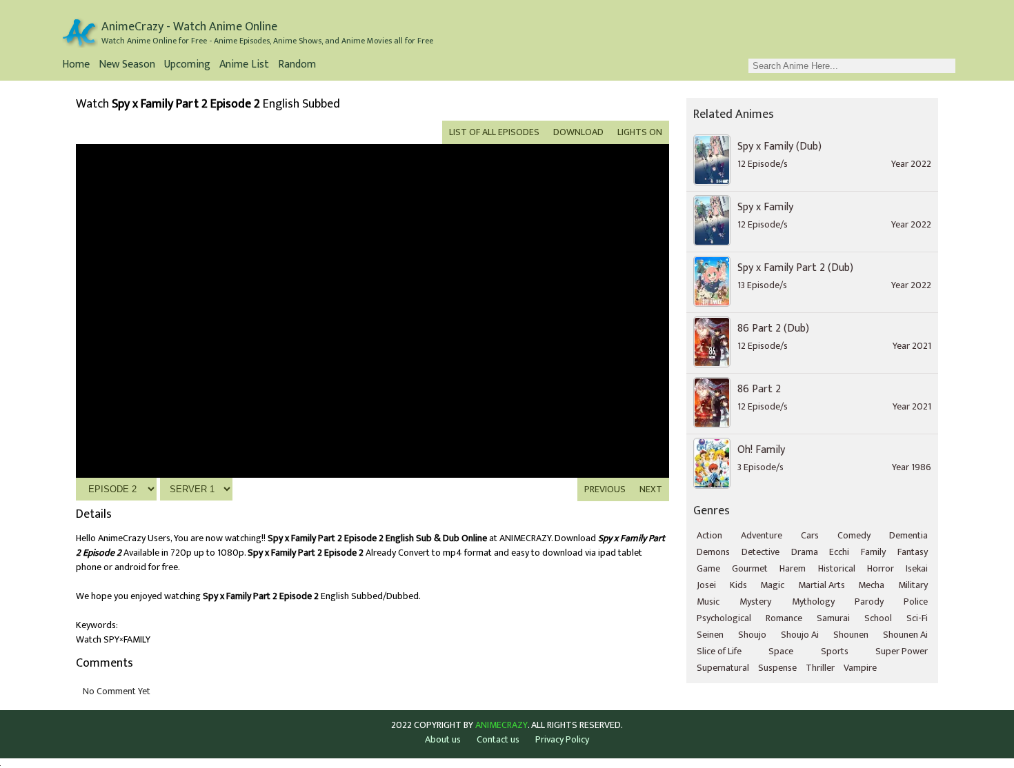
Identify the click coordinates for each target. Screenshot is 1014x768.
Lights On (639, 132)
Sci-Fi (917, 618)
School (878, 618)
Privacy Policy (562, 739)
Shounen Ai (905, 635)
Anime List (244, 66)
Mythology (813, 601)
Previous (605, 489)
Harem (792, 568)
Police (916, 601)
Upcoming (187, 66)
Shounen (850, 635)
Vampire (860, 668)
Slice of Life (719, 651)
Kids (738, 585)
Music (708, 601)
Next (650, 489)
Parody (869, 601)
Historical (836, 568)
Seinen (710, 635)
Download (578, 132)
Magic (772, 585)
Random (297, 66)
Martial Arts (821, 585)
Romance (784, 618)
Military (913, 585)
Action (709, 535)
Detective (760, 552)
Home (76, 66)
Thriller (820, 668)
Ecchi (839, 552)
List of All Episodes (494, 132)
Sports (834, 651)
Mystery (755, 601)
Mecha (871, 585)
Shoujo (752, 635)
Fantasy (912, 552)
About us (443, 739)
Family (873, 552)
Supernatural (723, 668)
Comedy (854, 535)
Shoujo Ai (800, 635)
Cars (810, 535)
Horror (880, 568)
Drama (804, 552)
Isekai (917, 568)
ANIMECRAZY (501, 725)
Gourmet (750, 568)
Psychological (724, 618)
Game (708, 568)
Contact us (498, 739)
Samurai (833, 618)
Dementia (908, 535)
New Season (127, 66)
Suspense (777, 668)
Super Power (901, 651)
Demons (713, 552)
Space (780, 651)
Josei (706, 585)
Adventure (761, 535)
